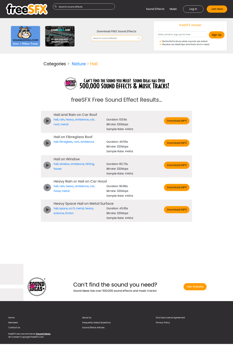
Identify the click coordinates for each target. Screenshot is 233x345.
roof (56, 124)
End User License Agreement (170, 317)
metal (64, 124)
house (58, 169)
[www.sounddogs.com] (25, 36)
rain (61, 119)
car (92, 119)
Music (173, 9)
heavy (70, 119)
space (63, 208)
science (59, 213)
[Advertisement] (22, 110)
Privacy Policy (163, 322)
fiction (69, 213)
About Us (86, 317)
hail (56, 119)
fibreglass (65, 142)
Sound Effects (155, 9)
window (64, 164)
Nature (79, 64)
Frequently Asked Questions (96, 322)
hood (57, 191)
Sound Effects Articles (93, 327)
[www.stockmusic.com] (59, 36)
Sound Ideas (43, 333)
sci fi (72, 208)
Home (11, 317)
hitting (89, 164)
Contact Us (14, 327)
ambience (82, 119)
